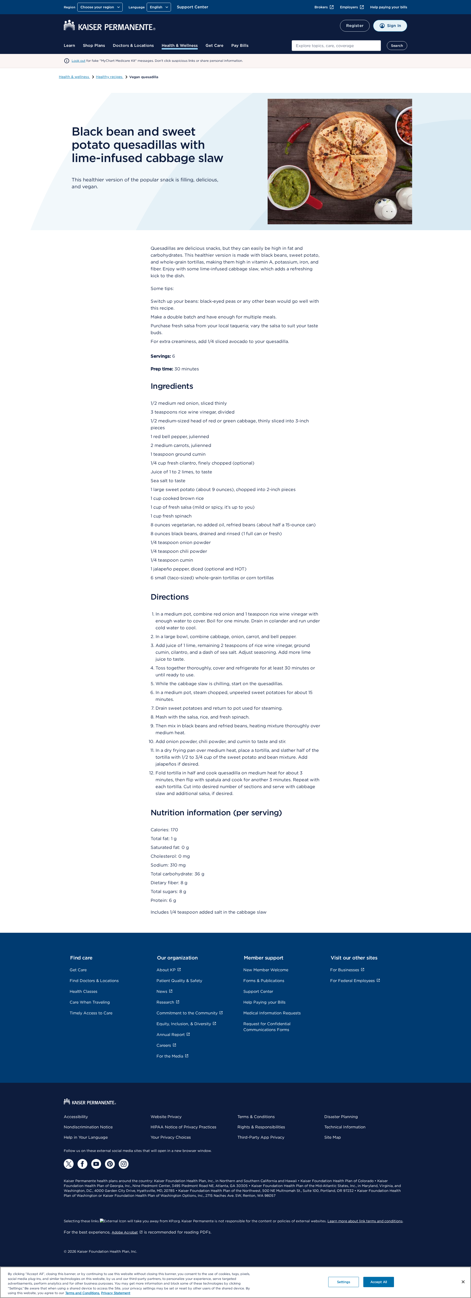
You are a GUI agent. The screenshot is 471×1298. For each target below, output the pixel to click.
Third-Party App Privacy (260, 1137)
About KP (166, 970)
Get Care (214, 45)
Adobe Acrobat (125, 1232)
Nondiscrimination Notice (88, 1127)
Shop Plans (94, 45)
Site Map (332, 1137)
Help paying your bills (388, 7)
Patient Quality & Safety (179, 980)
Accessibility (76, 1116)
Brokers (321, 7)
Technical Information (345, 1127)
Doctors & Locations (133, 45)
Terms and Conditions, (82, 1293)
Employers (349, 7)
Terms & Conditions (256, 1116)
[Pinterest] (110, 1164)
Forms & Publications (263, 980)
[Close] (463, 1281)
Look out (78, 61)
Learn (69, 45)
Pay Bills (240, 45)
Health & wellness (74, 77)
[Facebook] (82, 1164)
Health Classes (83, 991)
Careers (164, 1045)
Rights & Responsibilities (261, 1127)
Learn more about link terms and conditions (365, 1221)
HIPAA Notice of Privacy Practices (183, 1127)
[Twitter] (69, 1164)
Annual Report (171, 1034)
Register (355, 25)
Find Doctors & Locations (94, 980)
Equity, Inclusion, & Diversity (184, 1023)
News (162, 991)
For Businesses (344, 970)
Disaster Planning (341, 1116)
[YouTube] (96, 1164)
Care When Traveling (90, 1002)
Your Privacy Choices (171, 1137)
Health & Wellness (180, 45)
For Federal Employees (352, 980)
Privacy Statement (115, 1293)
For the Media (170, 1056)
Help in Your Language (86, 1137)
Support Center (192, 7)
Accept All (378, 1282)
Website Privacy (166, 1116)
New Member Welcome (265, 970)
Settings (343, 1282)
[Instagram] (124, 1164)
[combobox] (336, 45)
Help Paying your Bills (264, 1002)
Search (397, 46)
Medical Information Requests (272, 1013)
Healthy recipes (109, 77)
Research (165, 1002)
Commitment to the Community (187, 1013)
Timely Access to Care (91, 1013)
